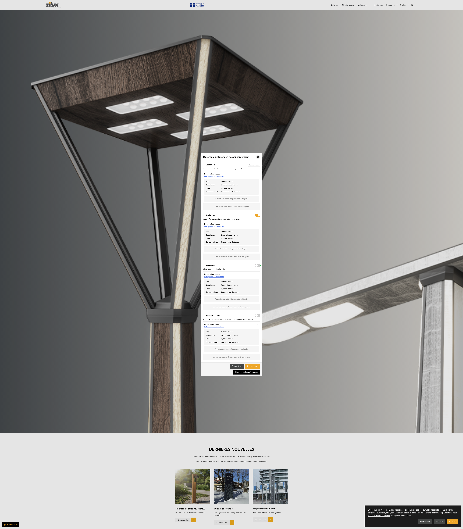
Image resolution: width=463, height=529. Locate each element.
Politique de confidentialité (214, 176)
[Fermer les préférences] (258, 157)
